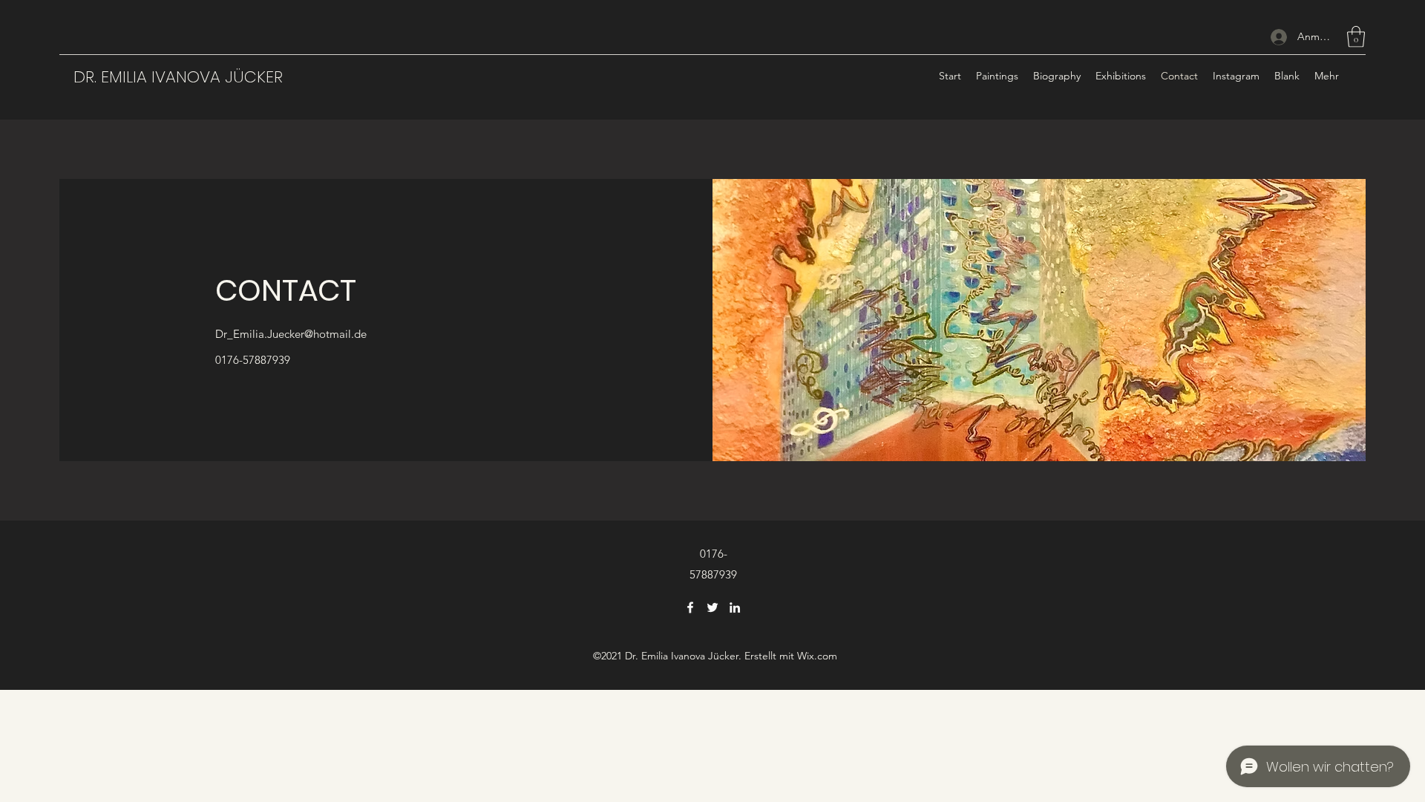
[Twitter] (712, 607)
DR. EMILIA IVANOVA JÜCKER (178, 76)
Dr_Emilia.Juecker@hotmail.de (291, 334)
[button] (1356, 37)
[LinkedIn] (734, 607)
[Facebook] (690, 607)
